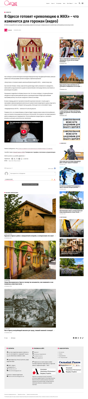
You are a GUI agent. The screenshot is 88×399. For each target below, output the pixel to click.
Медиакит (36, 352)
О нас (76, 3)
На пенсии (61, 352)
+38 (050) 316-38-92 (38, 356)
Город (5, 234)
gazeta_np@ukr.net (38, 358)
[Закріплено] (82, 3)
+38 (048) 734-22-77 (12, 369)
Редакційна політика (21, 394)
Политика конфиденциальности (10, 394)
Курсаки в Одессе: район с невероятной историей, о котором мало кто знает (29, 236)
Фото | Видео (69, 3)
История (8, 234)
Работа (60, 354)
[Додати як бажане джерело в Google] (25, 159)
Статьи (52, 3)
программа (18, 160)
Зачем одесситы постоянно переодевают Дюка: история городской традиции (70, 162)
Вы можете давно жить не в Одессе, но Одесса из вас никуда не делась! (71, 252)
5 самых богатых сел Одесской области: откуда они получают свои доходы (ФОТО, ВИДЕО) (70, 112)
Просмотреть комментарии (30, 184)
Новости (47, 3)
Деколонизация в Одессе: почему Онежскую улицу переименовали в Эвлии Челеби (71, 211)
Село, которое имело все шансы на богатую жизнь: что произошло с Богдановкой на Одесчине (70, 271)
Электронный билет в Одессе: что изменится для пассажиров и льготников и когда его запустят (70, 232)
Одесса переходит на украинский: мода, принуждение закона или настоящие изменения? (70, 60)
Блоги (64, 3)
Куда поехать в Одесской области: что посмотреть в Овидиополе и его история (70, 85)
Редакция (10, 30)
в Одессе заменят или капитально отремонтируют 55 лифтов (35, 148)
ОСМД (15, 160)
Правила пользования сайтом (32, 394)
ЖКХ (12, 160)
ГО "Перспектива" (63, 357)
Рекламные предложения (40, 354)
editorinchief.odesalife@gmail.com (16, 376)
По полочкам (58, 3)
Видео (10, 160)
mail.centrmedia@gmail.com (14, 370)
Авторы (13, 338)
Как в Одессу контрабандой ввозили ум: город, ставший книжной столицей (28, 330)
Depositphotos (62, 355)
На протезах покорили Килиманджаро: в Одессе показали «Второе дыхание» (70, 186)
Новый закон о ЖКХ (19, 152)
